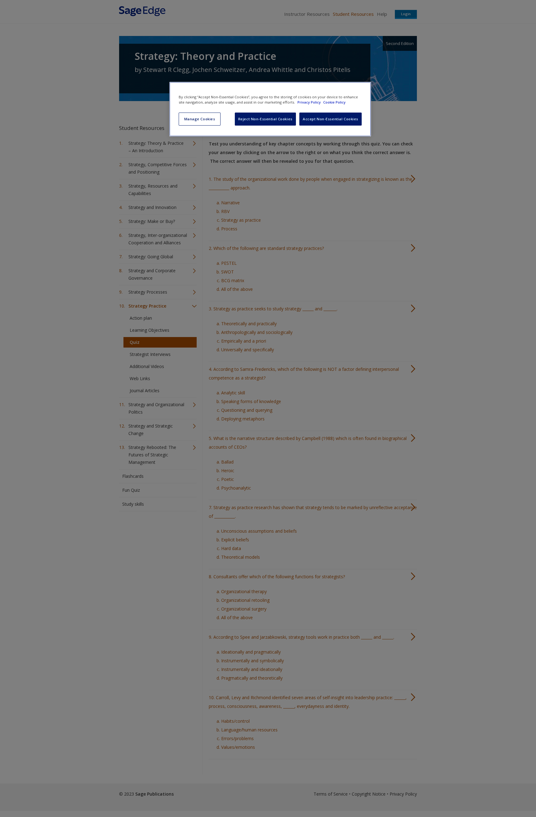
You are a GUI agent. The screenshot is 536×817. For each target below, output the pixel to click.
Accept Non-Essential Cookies (330, 119)
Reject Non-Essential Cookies (265, 119)
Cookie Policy (334, 102)
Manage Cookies (199, 119)
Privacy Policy (309, 102)
